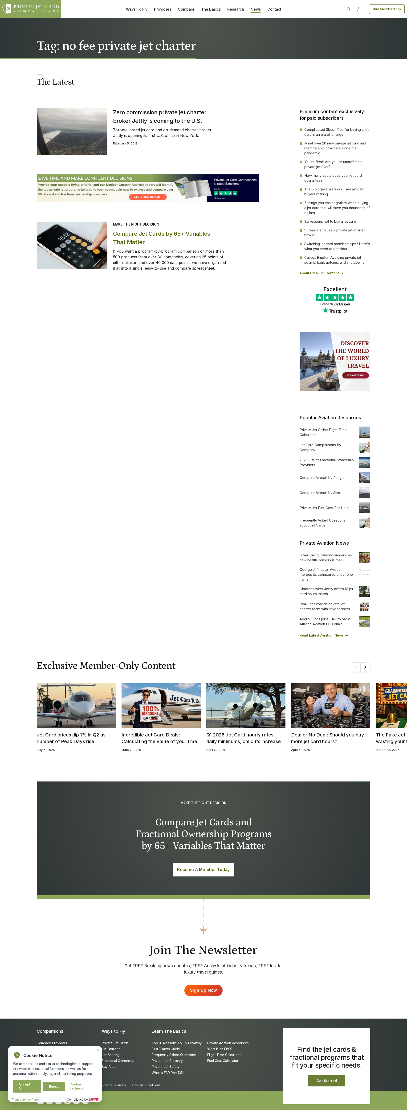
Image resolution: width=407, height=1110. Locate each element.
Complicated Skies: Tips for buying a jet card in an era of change (336, 132)
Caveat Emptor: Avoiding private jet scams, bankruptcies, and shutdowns (334, 260)
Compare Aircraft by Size (320, 492)
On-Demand (111, 1049)
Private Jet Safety (165, 1067)
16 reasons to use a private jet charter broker (334, 232)
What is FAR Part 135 (167, 1073)
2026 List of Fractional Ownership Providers (327, 462)
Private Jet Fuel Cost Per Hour (324, 508)
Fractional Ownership (118, 1061)
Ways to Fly (113, 1031)
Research (235, 9)
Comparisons (50, 1031)
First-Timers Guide (166, 1049)
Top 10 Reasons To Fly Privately (177, 1043)
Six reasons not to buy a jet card (330, 221)
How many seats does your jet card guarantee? (333, 178)
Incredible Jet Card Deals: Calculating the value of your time (159, 738)
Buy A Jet (109, 1067)
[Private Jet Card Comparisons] (30, 9)
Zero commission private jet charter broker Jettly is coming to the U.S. (160, 116)
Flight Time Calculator (224, 1055)
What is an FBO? (219, 1049)
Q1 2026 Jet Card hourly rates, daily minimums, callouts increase (243, 738)
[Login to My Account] (359, 9)
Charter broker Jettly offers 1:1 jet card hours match (326, 591)
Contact (274, 9)
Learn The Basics (169, 1031)
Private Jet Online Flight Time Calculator (323, 432)
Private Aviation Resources (228, 1043)
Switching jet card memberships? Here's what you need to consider (337, 246)
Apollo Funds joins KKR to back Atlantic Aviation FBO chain (325, 621)
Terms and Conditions (145, 1085)
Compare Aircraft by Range (322, 477)
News (256, 9)
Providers (162, 9)
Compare (186, 9)
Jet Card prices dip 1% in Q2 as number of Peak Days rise (71, 738)
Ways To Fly (136, 9)
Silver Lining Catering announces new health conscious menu (326, 557)
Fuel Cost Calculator (222, 1061)
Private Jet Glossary (167, 1061)
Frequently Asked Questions (174, 1055)
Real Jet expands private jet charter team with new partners (325, 606)
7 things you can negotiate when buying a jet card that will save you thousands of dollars (337, 208)
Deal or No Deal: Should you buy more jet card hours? (327, 738)
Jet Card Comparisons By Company (320, 447)
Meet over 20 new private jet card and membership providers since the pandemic (335, 148)
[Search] (349, 9)
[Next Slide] (365, 667)
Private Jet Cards (115, 1043)
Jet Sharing (110, 1055)
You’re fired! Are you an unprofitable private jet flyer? (333, 164)
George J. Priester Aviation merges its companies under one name (326, 574)
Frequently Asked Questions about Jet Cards (322, 522)
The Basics (211, 9)
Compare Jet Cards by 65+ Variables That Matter (161, 238)
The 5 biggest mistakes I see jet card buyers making (334, 191)
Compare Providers (52, 1043)
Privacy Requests (114, 1085)
